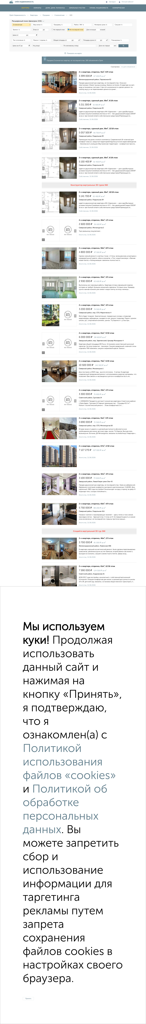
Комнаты (37, 8)
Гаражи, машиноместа (98, 8)
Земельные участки (77, 8)
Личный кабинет (128, 2)
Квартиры (25, 8)
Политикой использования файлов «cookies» (69, 762)
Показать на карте (74, 53)
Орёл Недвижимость (17, 15)
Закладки (112, 2)
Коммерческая (119, 8)
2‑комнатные (59, 15)
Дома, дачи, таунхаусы (55, 8)
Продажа (46, 15)
